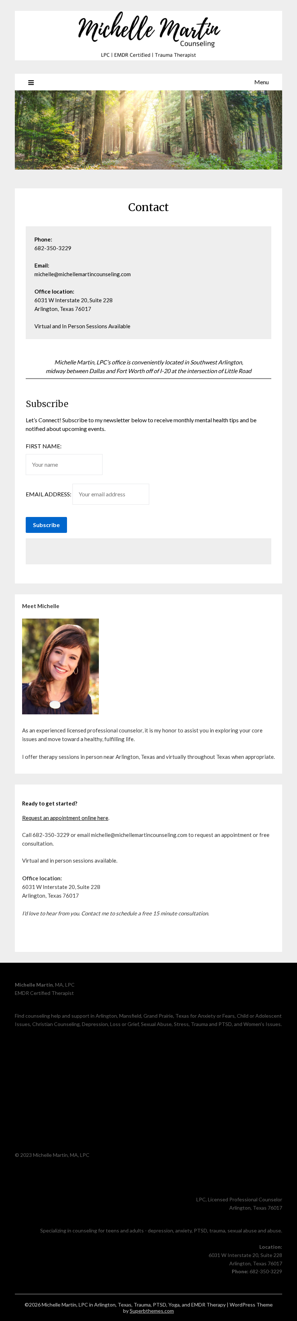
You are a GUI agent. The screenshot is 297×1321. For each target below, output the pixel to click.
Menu (261, 81)
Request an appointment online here (65, 818)
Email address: (49, 494)
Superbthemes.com (152, 1311)
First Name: (44, 446)
